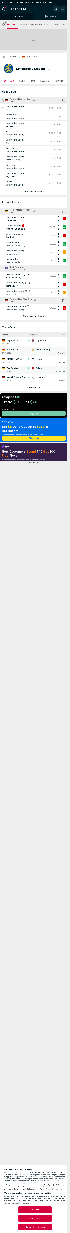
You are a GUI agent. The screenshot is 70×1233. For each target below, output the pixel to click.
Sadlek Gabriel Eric (15, 377)
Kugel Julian (12, 340)
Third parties (56, 1189)
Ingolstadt (41, 340)
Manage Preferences (35, 1227)
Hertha (39, 359)
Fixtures (58, 81)
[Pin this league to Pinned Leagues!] (34, 100)
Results (44, 81)
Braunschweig (43, 349)
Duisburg (40, 377)
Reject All (35, 1218)
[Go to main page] (17, 9)
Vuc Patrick (12, 368)
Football (12, 57)
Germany (31, 57)
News (33, 81)
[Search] (56, 9)
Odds (22, 81)
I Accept (35, 1210)
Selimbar (40, 368)
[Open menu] (62, 9)
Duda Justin (12, 349)
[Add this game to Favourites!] (2, 108)
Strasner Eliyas (14, 359)
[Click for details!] (33, 108)
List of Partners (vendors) (16, 1203)
